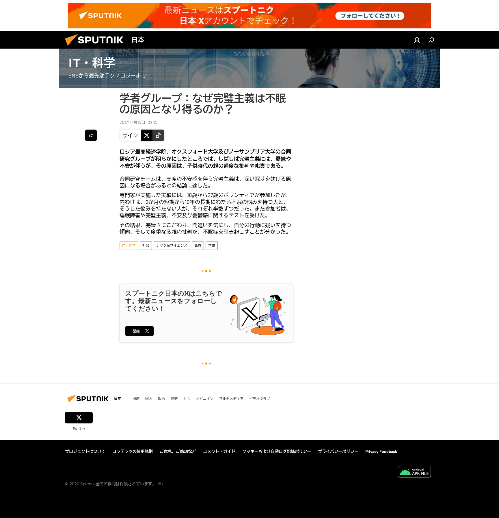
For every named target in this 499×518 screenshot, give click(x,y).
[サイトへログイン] (417, 40)
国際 (136, 398)
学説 (211, 245)
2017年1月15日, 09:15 (138, 122)
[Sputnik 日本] (96, 47)
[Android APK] (414, 472)
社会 (145, 245)
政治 (161, 398)
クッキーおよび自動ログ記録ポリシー (276, 451)
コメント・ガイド (219, 451)
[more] (91, 135)
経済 (174, 398)
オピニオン (204, 398)
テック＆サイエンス (171, 245)
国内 (148, 398)
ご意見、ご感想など (178, 451)
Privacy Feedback (381, 451)
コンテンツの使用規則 (132, 451)
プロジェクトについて (85, 451)
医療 (197, 245)
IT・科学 (128, 245)
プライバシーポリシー (338, 451)
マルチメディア (231, 398)
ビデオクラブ (259, 398)
